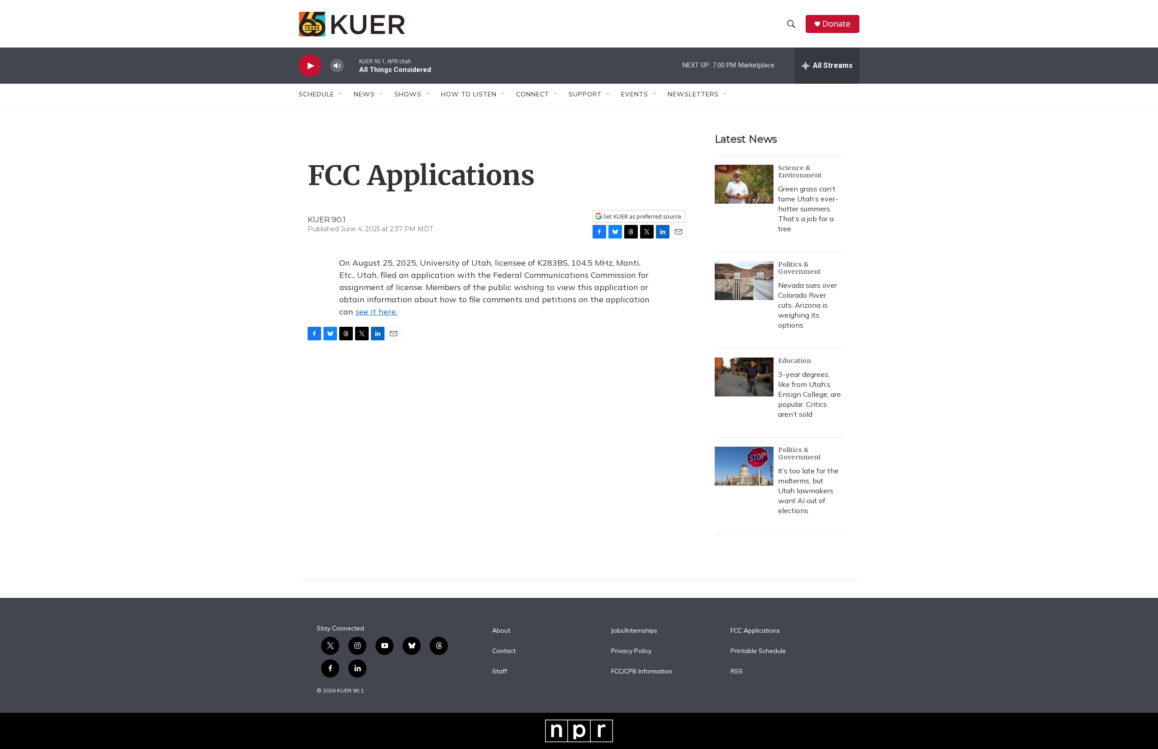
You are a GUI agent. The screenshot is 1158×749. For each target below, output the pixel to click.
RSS (737, 671)
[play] (310, 66)
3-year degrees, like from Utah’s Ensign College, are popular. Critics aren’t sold (809, 394)
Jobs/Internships (634, 631)
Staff (499, 671)
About (501, 631)
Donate (836, 24)
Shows (408, 94)
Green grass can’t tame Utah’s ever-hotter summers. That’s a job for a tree (808, 208)
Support (585, 94)
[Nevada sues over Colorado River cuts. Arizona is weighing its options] (744, 280)
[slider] (351, 65)
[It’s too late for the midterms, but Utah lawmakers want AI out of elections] (744, 466)
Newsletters (693, 94)
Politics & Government (799, 268)
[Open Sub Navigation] (341, 94)
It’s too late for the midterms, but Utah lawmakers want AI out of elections (808, 490)
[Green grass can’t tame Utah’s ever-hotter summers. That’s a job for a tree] (744, 184)
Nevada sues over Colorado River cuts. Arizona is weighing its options (807, 305)
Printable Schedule (758, 651)
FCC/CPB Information (641, 671)
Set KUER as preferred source (641, 216)
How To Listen (469, 94)
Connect (532, 94)
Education (794, 361)
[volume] (337, 66)
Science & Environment (800, 171)
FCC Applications (755, 631)
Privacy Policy (631, 651)
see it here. (376, 311)
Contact (504, 651)
